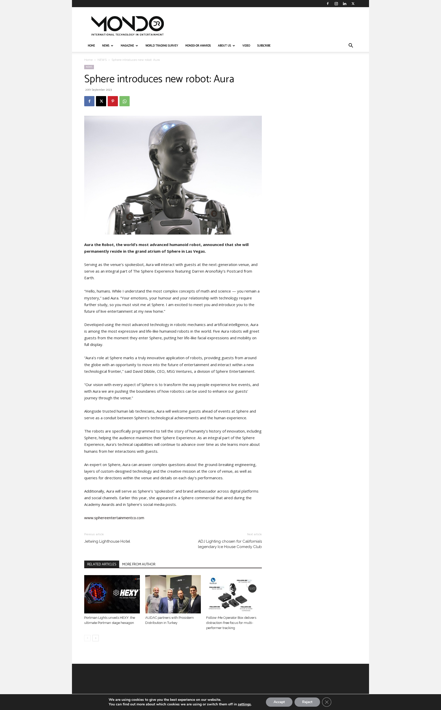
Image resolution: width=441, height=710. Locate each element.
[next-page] (95, 638)
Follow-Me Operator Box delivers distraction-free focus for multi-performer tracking (231, 623)
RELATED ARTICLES (101, 564)
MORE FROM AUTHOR (138, 564)
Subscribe (264, 45)
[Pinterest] (113, 101)
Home (88, 60)
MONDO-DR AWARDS (198, 45)
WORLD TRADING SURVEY (161, 45)
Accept (279, 702)
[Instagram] (336, 3)
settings (244, 704)
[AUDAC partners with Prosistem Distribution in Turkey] (173, 594)
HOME (91, 45)
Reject (307, 702)
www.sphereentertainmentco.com (114, 517)
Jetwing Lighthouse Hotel (107, 541)
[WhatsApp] (124, 101)
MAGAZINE (127, 45)
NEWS (105, 45)
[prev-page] (87, 638)
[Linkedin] (344, 3)
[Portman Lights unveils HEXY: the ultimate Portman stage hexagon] (112, 594)
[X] (353, 3)
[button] (351, 46)
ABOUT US (224, 45)
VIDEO (246, 45)
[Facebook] (328, 3)
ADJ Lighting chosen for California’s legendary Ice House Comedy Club (230, 544)
